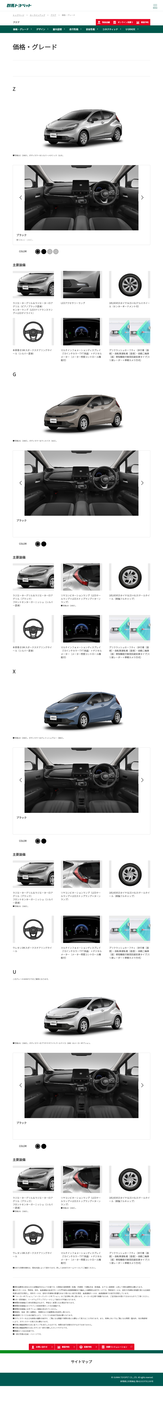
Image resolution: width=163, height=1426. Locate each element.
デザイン (40, 29)
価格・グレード (21, 29)
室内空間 (57, 29)
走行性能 (73, 29)
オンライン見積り (125, 22)
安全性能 (90, 29)
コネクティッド (110, 29)
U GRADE (130, 29)
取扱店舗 (106, 22)
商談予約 (145, 22)
